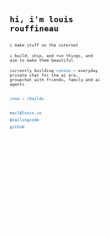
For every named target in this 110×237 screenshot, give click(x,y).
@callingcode (24, 120)
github (17, 127)
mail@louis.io (26, 113)
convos (63, 70)
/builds (35, 98)
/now (15, 98)
